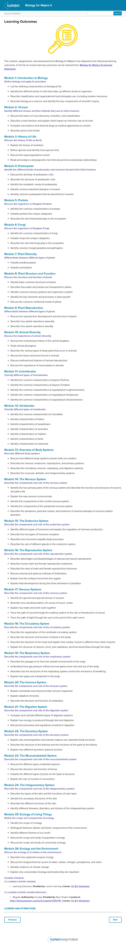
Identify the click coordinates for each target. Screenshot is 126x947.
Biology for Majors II (38, 5)
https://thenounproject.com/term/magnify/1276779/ (35, 901)
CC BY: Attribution (80, 886)
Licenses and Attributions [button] (20, 908)
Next (115, 920)
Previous (12, 920)
